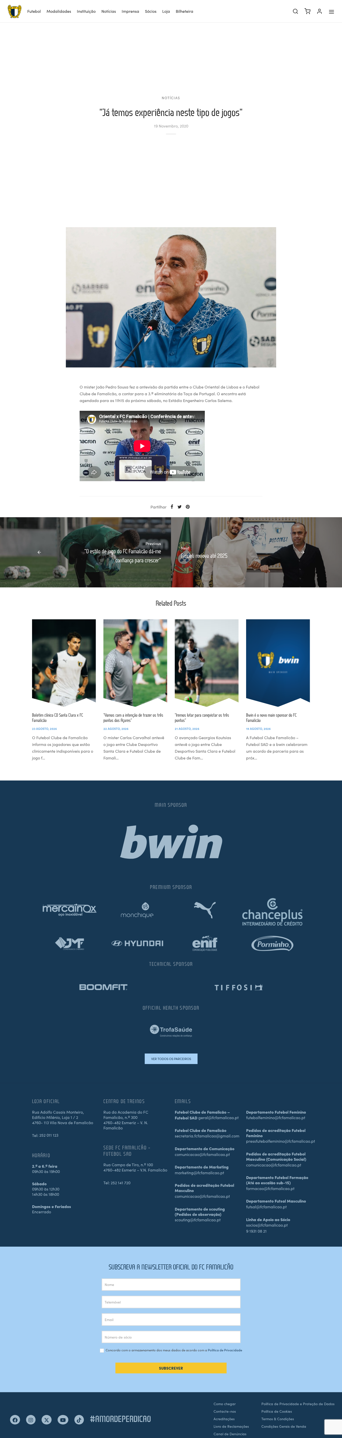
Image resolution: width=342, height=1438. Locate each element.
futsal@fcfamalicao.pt (266, 1206)
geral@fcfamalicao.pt (218, 1117)
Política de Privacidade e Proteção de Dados (297, 1403)
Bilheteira (184, 11)
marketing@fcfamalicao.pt (199, 1172)
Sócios (150, 11)
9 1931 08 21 (256, 1231)
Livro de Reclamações (231, 1426)
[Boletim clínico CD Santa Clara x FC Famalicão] (64, 663)
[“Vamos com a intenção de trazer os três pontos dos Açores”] (135, 663)
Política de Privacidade (225, 1350)
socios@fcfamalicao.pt (267, 1225)
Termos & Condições (277, 1418)
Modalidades (59, 11)
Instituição (86, 11)
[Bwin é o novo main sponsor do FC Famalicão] (278, 663)
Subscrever (171, 1368)
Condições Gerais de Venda (283, 1426)
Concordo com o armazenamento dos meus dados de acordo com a (173, 1350)
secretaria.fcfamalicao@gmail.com (207, 1135)
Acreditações (224, 1418)
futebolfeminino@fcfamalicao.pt (275, 1117)
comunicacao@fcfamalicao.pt (202, 1154)
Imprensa (130, 11)
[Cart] (307, 11)
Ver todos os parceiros (171, 1058)
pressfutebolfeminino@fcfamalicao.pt (280, 1141)
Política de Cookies (276, 1411)
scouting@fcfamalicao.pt (198, 1219)
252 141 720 (120, 1182)
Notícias (108, 11)
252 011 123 (48, 1135)
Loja (166, 11)
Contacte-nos (225, 1411)
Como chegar (225, 1403)
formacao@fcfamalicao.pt (270, 1188)
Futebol (34, 11)
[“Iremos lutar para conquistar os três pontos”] (207, 663)
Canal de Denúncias (230, 1433)
